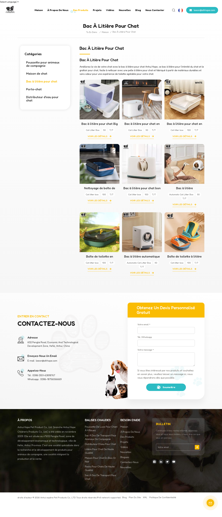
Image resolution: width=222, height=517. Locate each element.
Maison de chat (36, 73)
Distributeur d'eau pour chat (42, 98)
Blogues (124, 457)
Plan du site (135, 497)
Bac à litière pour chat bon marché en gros (142, 188)
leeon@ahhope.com (204, 9)
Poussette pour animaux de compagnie (42, 64)
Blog (138, 10)
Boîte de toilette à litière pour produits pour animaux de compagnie (184, 256)
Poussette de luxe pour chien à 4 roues (101, 428)
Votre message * (145, 349)
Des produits (80, 10)
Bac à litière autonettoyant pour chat (184, 188)
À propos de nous (57, 10)
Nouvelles (125, 10)
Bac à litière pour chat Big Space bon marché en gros (99, 124)
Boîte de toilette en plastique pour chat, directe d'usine (99, 256)
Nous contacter (154, 10)
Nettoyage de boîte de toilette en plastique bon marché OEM (99, 188)
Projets (97, 10)
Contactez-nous (129, 462)
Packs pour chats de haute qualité (100, 468)
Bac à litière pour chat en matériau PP (142, 124)
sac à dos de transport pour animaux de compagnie (100, 437)
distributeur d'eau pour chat (100, 444)
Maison (39, 10)
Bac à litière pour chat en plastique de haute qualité (184, 124)
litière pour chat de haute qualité (99, 451)
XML (145, 497)
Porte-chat (34, 89)
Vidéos (110, 10)
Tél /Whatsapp (144, 337)
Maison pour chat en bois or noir (100, 459)
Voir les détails (98, 136)
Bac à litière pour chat (41, 81)
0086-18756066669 (51, 379)
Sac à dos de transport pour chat (100, 477)
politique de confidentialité (162, 497)
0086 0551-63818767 (43, 375)
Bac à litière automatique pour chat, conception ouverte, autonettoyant (142, 256)
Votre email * (143, 324)
